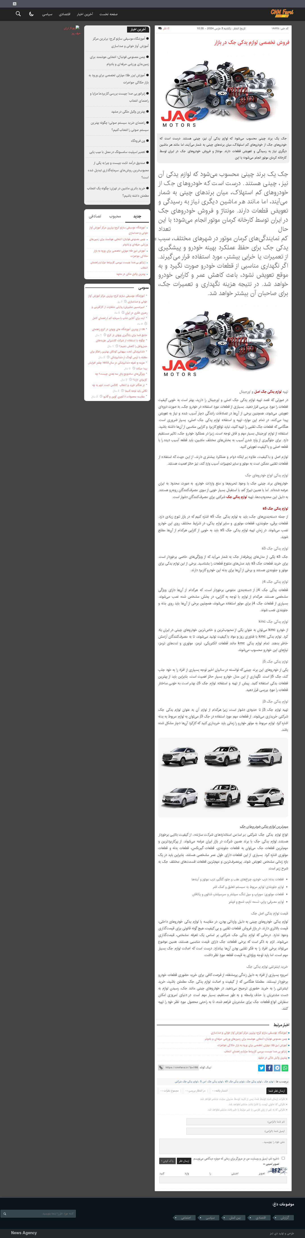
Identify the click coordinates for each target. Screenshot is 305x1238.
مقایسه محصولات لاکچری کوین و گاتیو (124, 397)
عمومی (143, 288)
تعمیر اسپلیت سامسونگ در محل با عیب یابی (117, 152)
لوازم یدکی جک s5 (234, 1082)
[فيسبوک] (269, 1068)
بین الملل (235, 1217)
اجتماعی (186, 1217)
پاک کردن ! (167, 1161)
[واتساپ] (285, 1068)
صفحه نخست (108, 14)
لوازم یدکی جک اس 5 (211, 1082)
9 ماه (140, 324)
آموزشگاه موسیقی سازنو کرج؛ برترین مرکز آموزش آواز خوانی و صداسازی (249, 1033)
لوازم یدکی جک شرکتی (186, 1082)
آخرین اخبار (85, 14)
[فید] (14, 3)
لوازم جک (268, 1082)
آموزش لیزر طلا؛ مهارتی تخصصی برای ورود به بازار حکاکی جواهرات (252, 1045)
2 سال (102, 357)
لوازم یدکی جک (253, 1082)
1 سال (98, 335)
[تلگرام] (277, 1068)
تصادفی (95, 216)
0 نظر (166, 28)
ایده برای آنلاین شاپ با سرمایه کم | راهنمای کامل (118, 318)
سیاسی (47, 14)
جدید (137, 216)
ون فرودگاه (138, 141)
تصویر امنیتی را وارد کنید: (212, 1173)
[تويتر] (261, 1068)
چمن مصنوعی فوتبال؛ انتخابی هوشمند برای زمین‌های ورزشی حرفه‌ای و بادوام (246, 1039)
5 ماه (118, 313)
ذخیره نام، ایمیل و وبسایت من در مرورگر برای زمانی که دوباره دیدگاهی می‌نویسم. (236, 1159)
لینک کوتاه (205, 1067)
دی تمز (274, 1233)
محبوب (115, 216)
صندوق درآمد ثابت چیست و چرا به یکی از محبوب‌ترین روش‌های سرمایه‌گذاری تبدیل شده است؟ (118, 170)
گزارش (285, 1217)
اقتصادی (64, 14)
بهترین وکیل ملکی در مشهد (272, 1058)
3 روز (120, 302)
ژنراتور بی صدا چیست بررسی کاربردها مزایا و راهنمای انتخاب (255, 1051)
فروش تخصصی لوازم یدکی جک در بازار (251, 42)
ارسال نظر (184, 1161)
